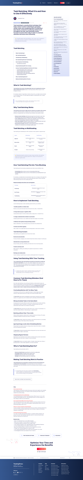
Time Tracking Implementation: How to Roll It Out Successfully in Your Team (60, 37)
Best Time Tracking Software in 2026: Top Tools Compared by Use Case (60, 42)
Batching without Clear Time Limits (23, 72)
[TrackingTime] (17, 3)
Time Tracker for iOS (54, 468)
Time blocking (33, 195)
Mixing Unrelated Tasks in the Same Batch (24, 70)
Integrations (49, 2)
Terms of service (20, 466)
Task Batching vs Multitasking (21, 57)
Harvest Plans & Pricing (64, 468)
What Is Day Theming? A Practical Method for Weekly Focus (25, 422)
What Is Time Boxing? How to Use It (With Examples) (24, 420)
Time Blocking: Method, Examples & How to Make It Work (24, 423)
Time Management (17, 22)
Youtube (17, 472)
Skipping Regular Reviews (21, 74)
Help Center (47, 468)
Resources (55, 2)
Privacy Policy (15, 466)
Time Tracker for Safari (54, 473)
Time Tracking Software (25, 22)
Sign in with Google (42, 451)
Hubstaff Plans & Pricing (65, 473)
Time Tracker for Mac (54, 465)
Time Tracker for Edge (54, 475)
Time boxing (34, 188)
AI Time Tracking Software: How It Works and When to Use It (25, 425)
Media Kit (39, 469)
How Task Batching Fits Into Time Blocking (24, 59)
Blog (55, 64)
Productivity (56, 66)
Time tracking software (20, 265)
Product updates (57, 73)
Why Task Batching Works (21, 55)
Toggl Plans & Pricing (64, 465)
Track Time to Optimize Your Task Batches (23, 379)
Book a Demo (47, 469)
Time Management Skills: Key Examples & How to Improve (24, 430)
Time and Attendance (58, 59)
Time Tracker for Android (55, 469)
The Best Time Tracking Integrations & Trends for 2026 (24, 428)
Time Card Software (57, 61)
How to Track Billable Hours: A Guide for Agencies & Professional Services (60, 27)
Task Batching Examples (21, 63)
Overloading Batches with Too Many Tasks (24, 69)
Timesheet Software (58, 56)
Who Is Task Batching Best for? (21, 76)
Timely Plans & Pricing (64, 469)
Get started (41, 448)
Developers (40, 468)
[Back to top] (69, 457)
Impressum (40, 472)
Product (43, 2)
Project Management (58, 58)
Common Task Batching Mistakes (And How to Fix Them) (26, 68)
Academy (40, 2)
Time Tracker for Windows (55, 466)
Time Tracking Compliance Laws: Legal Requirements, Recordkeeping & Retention (60, 45)
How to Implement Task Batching (22, 61)
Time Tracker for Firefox (55, 472)
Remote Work (56, 68)
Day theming (33, 191)
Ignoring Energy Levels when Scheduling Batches (26, 73)
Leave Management (57, 63)
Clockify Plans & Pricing (65, 466)
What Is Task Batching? (20, 53)
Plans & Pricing (40, 465)
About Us (39, 466)
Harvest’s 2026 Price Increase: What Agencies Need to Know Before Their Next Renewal (60, 24)
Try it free (62, 2)
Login (68, 2)
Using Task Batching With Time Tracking (23, 65)
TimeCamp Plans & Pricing (65, 472)
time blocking (36, 370)
